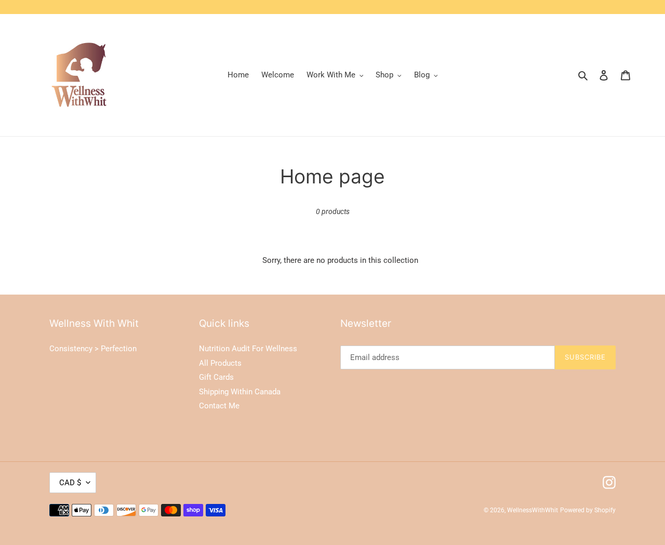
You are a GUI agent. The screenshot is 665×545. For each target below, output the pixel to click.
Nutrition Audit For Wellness (248, 348)
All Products (220, 363)
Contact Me (219, 405)
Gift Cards (216, 377)
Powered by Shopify (588, 510)
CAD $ (70, 482)
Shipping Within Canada (240, 391)
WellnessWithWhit (532, 510)
